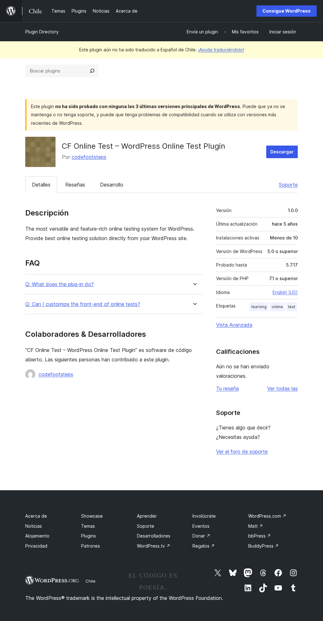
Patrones (90, 546)
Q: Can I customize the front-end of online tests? (82, 304)
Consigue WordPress (286, 11)
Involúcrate (204, 516)
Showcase (92, 516)
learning (259, 306)
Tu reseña (227, 388)
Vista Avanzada (234, 325)
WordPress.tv (153, 546)
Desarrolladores (153, 535)
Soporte (288, 184)
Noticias (33, 526)
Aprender (147, 516)
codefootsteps (89, 157)
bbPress (259, 535)
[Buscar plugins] (92, 71)
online (277, 306)
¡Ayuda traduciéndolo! (221, 49)
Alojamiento (37, 535)
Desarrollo (111, 184)
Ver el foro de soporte (242, 451)
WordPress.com (267, 516)
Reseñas (75, 184)
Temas (88, 526)
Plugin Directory (42, 31)
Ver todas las (282, 388)
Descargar (282, 151)
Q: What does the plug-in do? (59, 284)
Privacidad (36, 546)
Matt (255, 526)
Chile (90, 581)
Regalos (203, 546)
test (291, 306)
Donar (201, 535)
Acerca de (36, 516)
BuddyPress (263, 546)
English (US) (285, 292)
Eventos (200, 526)
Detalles (41, 184)
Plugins (88, 535)
